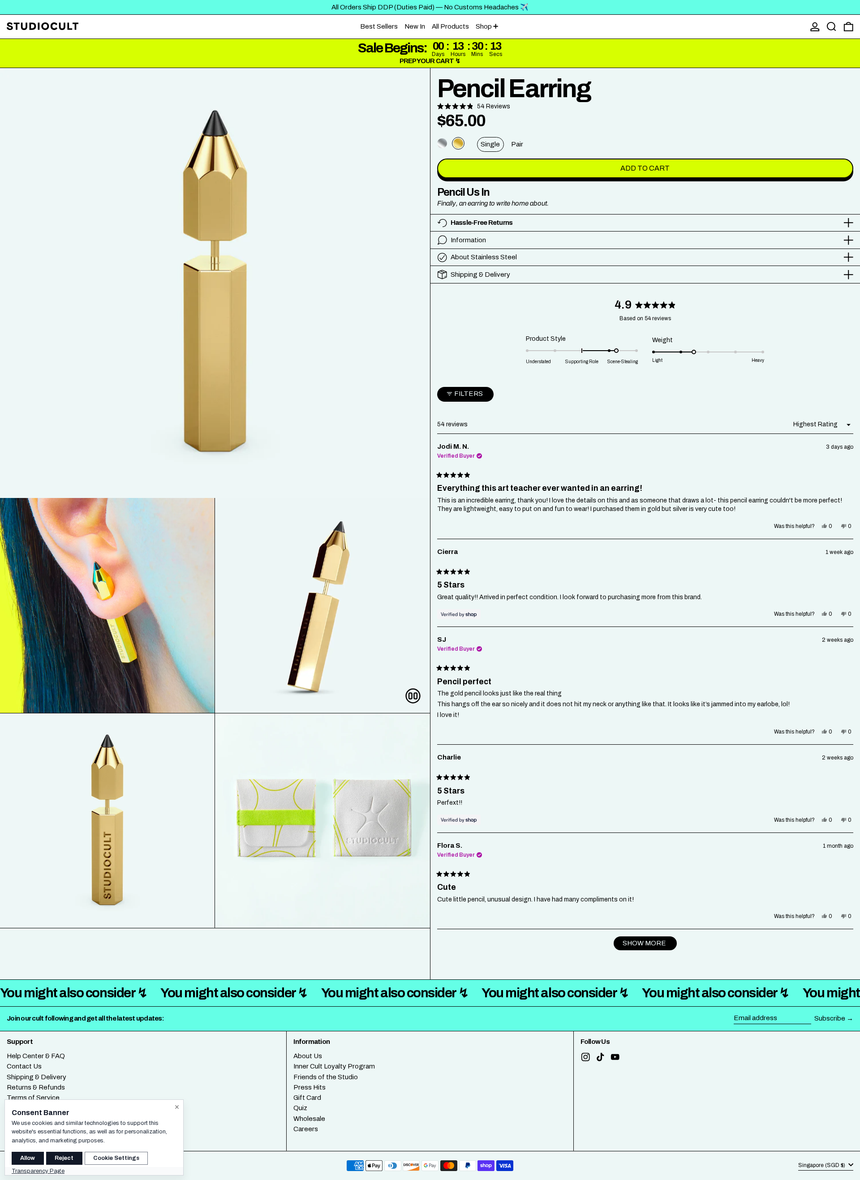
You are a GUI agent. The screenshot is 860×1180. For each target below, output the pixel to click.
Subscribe (829, 1018)
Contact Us (24, 1066)
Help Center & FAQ (36, 1056)
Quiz (300, 1107)
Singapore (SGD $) (822, 1165)
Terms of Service (33, 1097)
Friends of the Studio (325, 1077)
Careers (305, 1129)
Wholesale (309, 1118)
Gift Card (307, 1097)
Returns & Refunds (36, 1087)
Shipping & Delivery (36, 1077)
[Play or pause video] (413, 696)
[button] (831, 27)
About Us (307, 1056)
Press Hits (309, 1087)
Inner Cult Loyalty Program (334, 1066)
